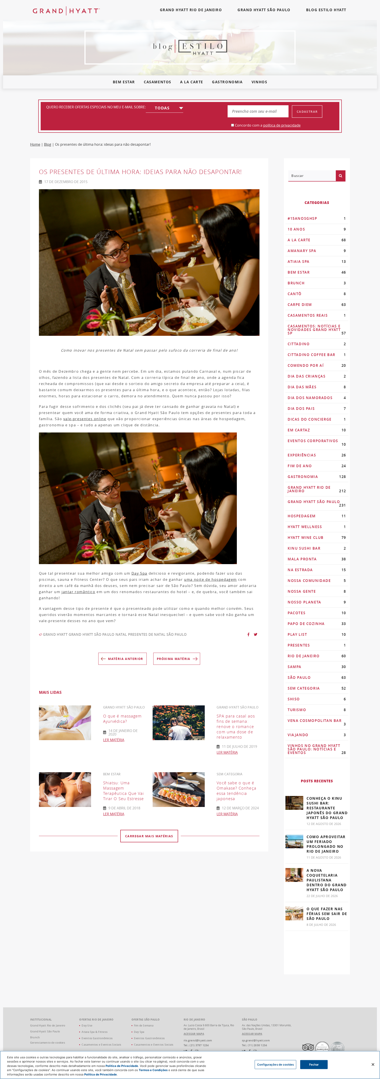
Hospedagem (317, 516)
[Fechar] (373, 1064)
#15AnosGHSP (317, 218)
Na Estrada (317, 569)
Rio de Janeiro (317, 656)
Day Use (87, 1025)
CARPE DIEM (317, 304)
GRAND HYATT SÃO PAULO (264, 9)
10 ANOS (317, 229)
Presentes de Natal (146, 634)
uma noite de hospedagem (210, 579)
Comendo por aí (317, 365)
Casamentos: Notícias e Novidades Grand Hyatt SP (317, 330)
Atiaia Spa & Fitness (95, 1032)
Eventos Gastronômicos (97, 1038)
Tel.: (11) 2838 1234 (254, 1045)
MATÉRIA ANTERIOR (125, 659)
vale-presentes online (84, 418)
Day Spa (139, 573)
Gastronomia (227, 82)
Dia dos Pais (317, 408)
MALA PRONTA (317, 559)
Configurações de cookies (275, 1064)
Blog (47, 144)
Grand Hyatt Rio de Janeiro (317, 489)
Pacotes (317, 612)
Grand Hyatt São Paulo (91, 634)
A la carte (191, 82)
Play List (317, 634)
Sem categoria (317, 688)
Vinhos (259, 82)
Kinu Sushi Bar (317, 548)
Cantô (317, 293)
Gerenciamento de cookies (47, 1042)
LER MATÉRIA (113, 740)
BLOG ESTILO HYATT (326, 9)
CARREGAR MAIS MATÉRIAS (149, 836)
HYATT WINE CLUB (317, 537)
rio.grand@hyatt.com (198, 1040)
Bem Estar (124, 82)
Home (35, 144)
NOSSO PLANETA (317, 602)
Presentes (317, 645)
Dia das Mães (317, 387)
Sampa (317, 666)
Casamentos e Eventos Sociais (101, 1044)
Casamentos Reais (317, 315)
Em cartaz (317, 430)
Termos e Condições (153, 1070)
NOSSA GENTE (317, 591)
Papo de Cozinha (317, 623)
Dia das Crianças (317, 376)
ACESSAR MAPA (194, 1034)
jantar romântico (78, 591)
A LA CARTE (317, 240)
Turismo (317, 709)
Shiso (317, 699)
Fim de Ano (317, 465)
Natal (121, 634)
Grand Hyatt (55, 634)
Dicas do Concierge (317, 419)
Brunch (317, 283)
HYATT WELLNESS (317, 526)
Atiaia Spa (317, 261)
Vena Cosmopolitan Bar (317, 722)
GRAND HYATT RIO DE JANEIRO (191, 9)
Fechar (314, 1064)
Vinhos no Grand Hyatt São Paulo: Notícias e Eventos (317, 749)
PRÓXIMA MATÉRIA (173, 659)
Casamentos (157, 82)
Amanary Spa (317, 250)
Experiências (317, 455)
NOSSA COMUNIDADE (317, 580)
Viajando (317, 734)
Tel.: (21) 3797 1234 (196, 1045)
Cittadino (317, 344)
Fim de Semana (144, 1025)
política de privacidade (282, 125)
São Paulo (176, 634)
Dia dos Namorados (317, 397)
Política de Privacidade (122, 1066)
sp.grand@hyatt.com (256, 1040)
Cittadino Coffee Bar (317, 354)
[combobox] (164, 109)
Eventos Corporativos (317, 442)
